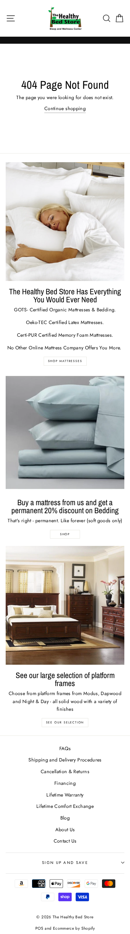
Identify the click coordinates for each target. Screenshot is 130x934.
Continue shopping (65, 108)
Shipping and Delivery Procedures (65, 759)
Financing (65, 783)
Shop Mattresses (65, 361)
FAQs (65, 748)
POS (39, 928)
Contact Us (65, 841)
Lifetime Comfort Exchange (65, 806)
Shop (65, 534)
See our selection (65, 722)
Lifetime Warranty (64, 795)
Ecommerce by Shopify (74, 928)
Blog (65, 818)
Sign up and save (65, 862)
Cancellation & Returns (65, 771)
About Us (65, 829)
